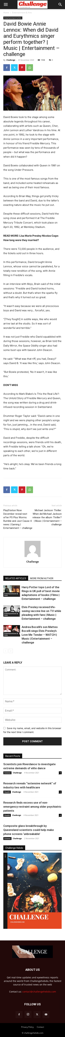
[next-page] (11, 651)
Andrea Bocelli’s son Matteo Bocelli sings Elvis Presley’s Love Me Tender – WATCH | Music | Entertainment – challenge (40, 634)
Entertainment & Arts (22, 12)
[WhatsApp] (29, 67)
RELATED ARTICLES (15, 578)
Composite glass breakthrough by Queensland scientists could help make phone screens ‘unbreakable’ (28, 830)
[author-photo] (32, 556)
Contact (40, 1027)
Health (7, 792)
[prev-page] (5, 651)
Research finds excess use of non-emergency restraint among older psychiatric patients (32, 806)
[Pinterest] (22, 67)
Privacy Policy (27, 1027)
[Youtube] (46, 1014)
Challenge (10, 60)
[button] (5, 4)
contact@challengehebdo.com (39, 991)
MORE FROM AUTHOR (41, 578)
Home (6, 12)
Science (7, 773)
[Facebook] (6, 67)
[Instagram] (28, 1014)
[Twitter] (14, 67)
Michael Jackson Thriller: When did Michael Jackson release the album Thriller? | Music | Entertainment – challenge (47, 517)
